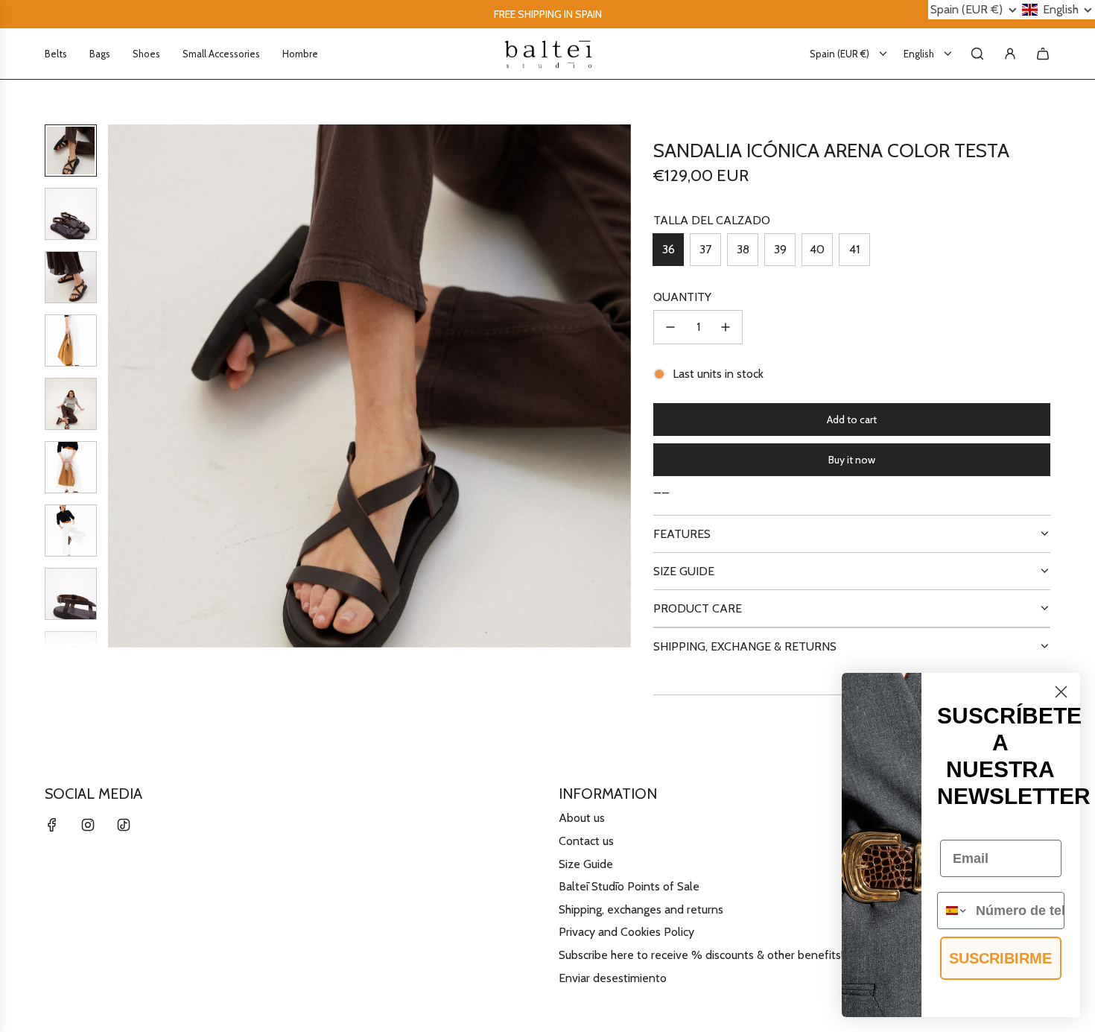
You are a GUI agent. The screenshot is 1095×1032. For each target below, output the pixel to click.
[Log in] (1010, 53)
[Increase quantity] (725, 327)
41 (854, 249)
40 (817, 249)
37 (705, 249)
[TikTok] (123, 824)
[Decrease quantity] (670, 327)
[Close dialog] (1061, 692)
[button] (127, 386)
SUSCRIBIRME (1000, 958)
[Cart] (1042, 53)
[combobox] (953, 910)
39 (780, 249)
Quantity (682, 297)
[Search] (977, 53)
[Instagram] (88, 824)
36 (668, 249)
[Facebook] (52, 824)
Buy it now (851, 459)
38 (743, 249)
